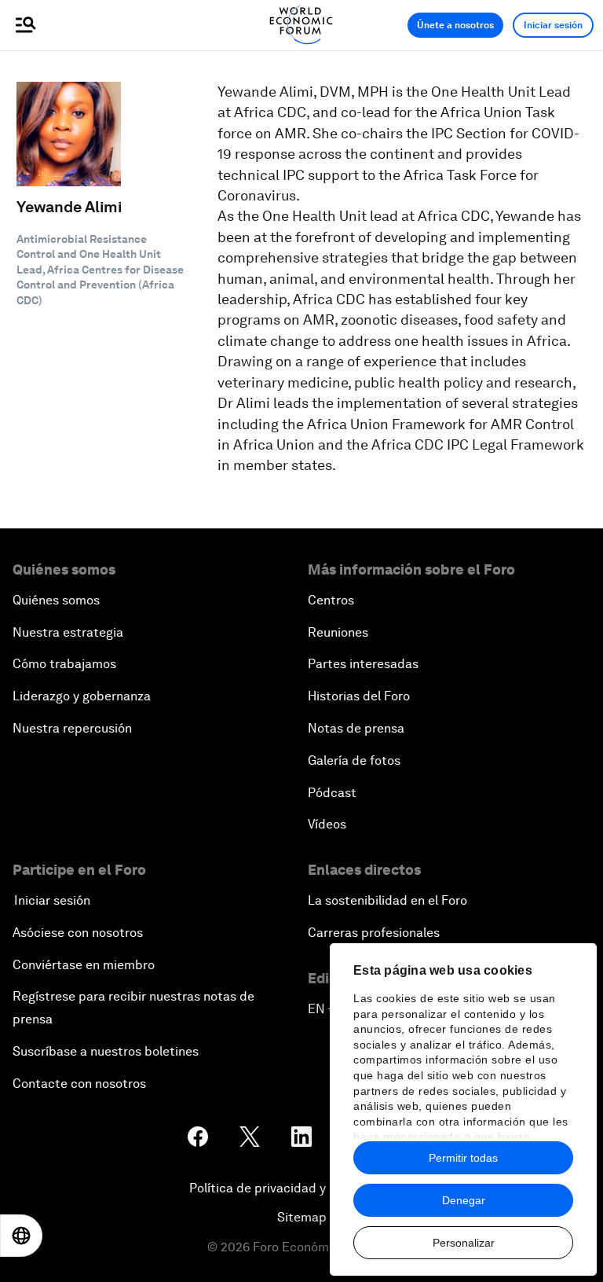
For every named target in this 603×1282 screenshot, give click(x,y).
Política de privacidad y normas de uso (301, 1188)
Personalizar (464, 1242)
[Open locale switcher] (21, 1235)
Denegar (463, 1200)
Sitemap (302, 1217)
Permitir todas (463, 1158)
